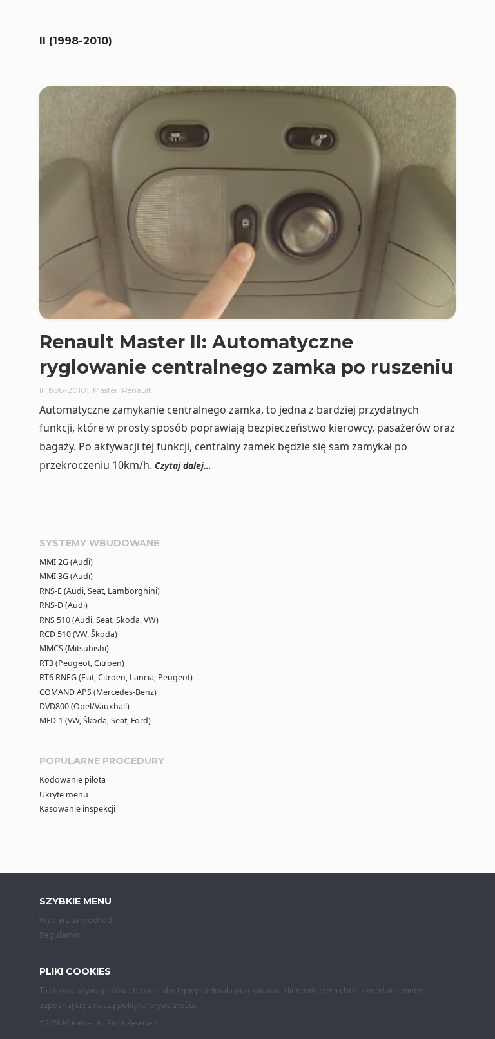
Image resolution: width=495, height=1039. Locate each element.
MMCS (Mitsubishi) (74, 648)
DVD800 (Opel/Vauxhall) (84, 706)
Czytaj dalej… (183, 465)
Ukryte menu (63, 794)
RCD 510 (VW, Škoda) (78, 634)
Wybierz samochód (75, 920)
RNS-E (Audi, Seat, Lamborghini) (99, 591)
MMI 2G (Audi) (66, 562)
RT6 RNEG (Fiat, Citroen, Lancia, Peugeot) (116, 677)
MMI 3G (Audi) (66, 576)
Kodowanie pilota (72, 779)
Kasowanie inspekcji (77, 808)
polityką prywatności (156, 1005)
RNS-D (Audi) (63, 605)
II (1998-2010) (64, 390)
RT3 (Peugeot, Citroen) (81, 663)
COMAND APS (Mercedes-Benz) (98, 692)
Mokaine (77, 1022)
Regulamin (60, 934)
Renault (136, 390)
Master (105, 390)
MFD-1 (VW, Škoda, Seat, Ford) (95, 720)
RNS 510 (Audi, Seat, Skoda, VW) (99, 620)
